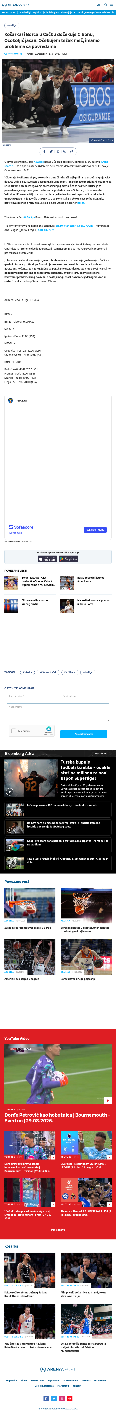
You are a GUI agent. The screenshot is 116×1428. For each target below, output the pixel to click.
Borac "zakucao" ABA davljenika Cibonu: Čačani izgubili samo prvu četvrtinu (38, 581)
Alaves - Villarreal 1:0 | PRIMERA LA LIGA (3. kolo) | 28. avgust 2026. (86, 1213)
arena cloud (37, 1380)
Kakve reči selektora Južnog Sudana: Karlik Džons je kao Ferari (26, 1294)
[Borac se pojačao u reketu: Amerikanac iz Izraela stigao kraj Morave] (86, 905)
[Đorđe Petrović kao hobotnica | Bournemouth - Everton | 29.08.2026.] (58, 1074)
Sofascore (27, 541)
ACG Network (70, 1380)
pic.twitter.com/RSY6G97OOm (74, 226)
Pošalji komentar (83, 734)
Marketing (63, 1385)
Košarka (27, 672)
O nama (86, 1380)
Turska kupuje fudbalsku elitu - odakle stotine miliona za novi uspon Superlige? (85, 770)
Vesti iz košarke (13, 1286)
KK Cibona (69, 672)
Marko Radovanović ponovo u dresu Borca (93, 602)
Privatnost (100, 1380)
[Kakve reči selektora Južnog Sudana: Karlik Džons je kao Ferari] (29, 1270)
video (24, 1380)
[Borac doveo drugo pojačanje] (86, 957)
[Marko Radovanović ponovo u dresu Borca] (67, 606)
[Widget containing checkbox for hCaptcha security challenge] (32, 731)
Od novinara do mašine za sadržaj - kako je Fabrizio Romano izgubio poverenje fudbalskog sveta (63, 824)
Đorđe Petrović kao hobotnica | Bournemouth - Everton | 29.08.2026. (57, 1118)
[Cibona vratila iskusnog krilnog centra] (11, 606)
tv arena (45, 1408)
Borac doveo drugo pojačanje (78, 979)
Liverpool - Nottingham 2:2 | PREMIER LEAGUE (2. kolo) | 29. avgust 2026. (83, 1165)
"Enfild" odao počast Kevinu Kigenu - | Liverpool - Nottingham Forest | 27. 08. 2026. (27, 1215)
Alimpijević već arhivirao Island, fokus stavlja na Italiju (83, 1294)
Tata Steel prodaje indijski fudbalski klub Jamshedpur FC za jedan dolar (67, 860)
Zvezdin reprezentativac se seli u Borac (27, 928)
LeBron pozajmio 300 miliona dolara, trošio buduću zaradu (62, 805)
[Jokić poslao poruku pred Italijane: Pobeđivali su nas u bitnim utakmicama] (29, 1321)
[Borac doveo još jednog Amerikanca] (67, 583)
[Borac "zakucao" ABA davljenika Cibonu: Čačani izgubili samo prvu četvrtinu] (11, 583)
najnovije (11, 1380)
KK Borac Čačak (48, 672)
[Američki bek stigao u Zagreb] (29, 957)
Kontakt (76, 1385)
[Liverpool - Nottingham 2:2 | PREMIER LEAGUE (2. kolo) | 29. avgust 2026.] (86, 1145)
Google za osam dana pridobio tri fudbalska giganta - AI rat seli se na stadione (67, 842)
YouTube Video (17, 1038)
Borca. (81, 203)
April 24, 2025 (46, 230)
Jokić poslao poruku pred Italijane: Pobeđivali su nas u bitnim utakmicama (28, 1345)
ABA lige (39, 162)
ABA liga (11, 25)
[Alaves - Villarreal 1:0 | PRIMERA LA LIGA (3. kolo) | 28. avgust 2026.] (86, 1192)
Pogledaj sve (101, 754)
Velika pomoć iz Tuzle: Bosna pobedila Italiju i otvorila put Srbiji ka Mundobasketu (83, 1347)
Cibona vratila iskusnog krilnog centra (35, 602)
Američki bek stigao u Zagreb (21, 979)
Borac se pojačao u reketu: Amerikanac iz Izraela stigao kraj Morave (85, 929)
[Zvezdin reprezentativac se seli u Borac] (29, 905)
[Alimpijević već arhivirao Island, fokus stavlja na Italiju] (86, 1270)
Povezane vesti (15, 571)
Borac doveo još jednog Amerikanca (91, 579)
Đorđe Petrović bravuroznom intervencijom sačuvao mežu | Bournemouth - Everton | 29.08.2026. (27, 1167)
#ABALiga (29, 217)
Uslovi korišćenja (44, 1385)
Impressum (53, 1380)
